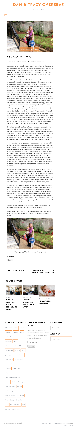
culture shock (8, 346)
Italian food (14, 364)
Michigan (14, 382)
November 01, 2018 (45, 298)
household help (19, 359)
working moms (16, 409)
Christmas (15, 337)
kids (43, 61)
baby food (22, 328)
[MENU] (5, 15)
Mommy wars (22, 382)
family (23, 350)
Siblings (12, 400)
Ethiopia (21, 346)
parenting (14, 391)
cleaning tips (8, 341)
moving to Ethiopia (10, 386)
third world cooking (15, 404)
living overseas (9, 373)
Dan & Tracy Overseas (38, 5)
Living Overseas (22, 61)
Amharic (39, 61)
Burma (22, 332)
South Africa (19, 400)
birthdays (16, 332)
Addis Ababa (11, 61)
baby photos (8, 332)
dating (15, 346)
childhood (8, 337)
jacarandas (8, 368)
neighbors (8, 391)
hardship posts (9, 359)
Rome (6, 400)
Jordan (14, 368)
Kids (16, 61)
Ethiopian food (9, 350)
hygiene (7, 364)
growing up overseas (10, 355)
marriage (7, 382)
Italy (20, 364)
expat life (17, 350)
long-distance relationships (12, 377)
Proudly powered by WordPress (50, 423)
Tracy (37, 49)
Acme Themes (68, 426)
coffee (15, 341)
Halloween (21, 355)
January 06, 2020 (28, 297)
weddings (7, 409)
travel (23, 404)
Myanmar (19, 386)
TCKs (6, 404)
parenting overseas (10, 395)
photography (20, 395)
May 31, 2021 (11, 297)
